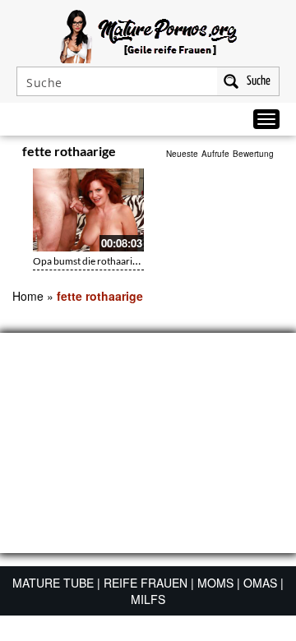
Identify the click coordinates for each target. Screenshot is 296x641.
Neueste (182, 153)
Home (28, 296)
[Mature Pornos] (148, 34)
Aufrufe (215, 153)
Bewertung (253, 153)
